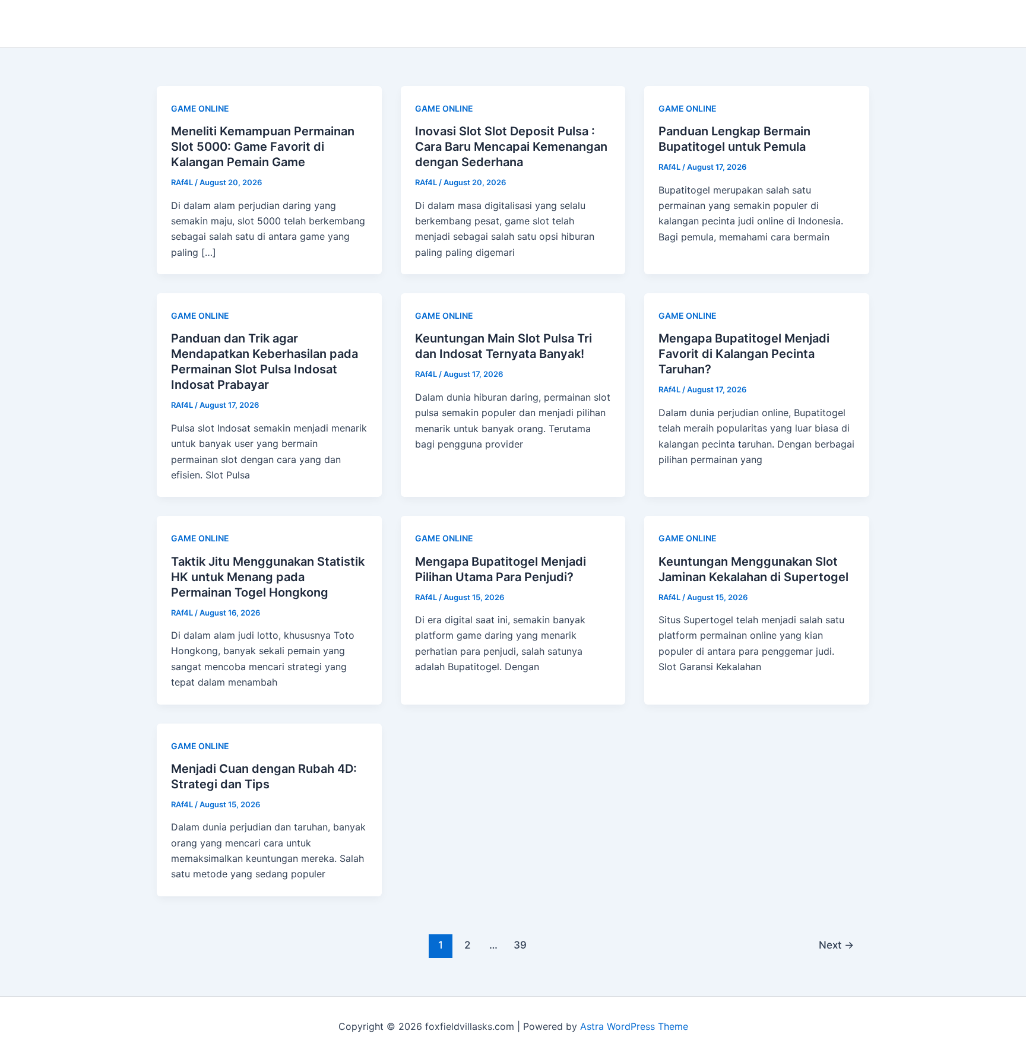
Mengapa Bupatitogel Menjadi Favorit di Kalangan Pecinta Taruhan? (743, 353)
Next (836, 944)
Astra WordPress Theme (634, 1026)
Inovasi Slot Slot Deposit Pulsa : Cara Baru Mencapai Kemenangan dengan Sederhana (511, 146)
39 (520, 944)
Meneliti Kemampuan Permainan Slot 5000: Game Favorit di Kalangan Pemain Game (262, 146)
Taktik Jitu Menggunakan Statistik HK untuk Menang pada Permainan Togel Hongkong (268, 577)
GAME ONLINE (200, 108)
